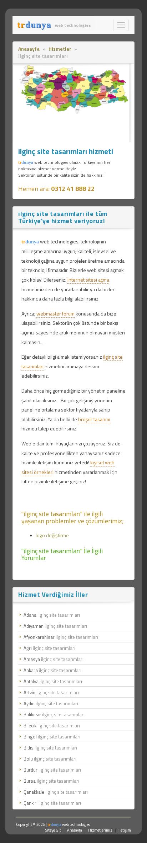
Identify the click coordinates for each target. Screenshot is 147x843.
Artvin (51, 692)
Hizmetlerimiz (100, 830)
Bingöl (52, 736)
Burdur (52, 769)
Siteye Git (53, 830)
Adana (52, 615)
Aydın (51, 703)
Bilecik (52, 725)
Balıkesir (54, 714)
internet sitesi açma (88, 279)
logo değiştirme (52, 535)
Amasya (53, 659)
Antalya (53, 681)
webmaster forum (55, 313)
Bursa (51, 780)
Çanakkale (56, 792)
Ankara (52, 670)
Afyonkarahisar (61, 637)
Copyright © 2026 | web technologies (53, 824)
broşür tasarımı (94, 419)
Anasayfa (74, 830)
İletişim (124, 830)
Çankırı (52, 803)
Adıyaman (55, 626)
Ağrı (49, 648)
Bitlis (50, 747)
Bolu (50, 758)
